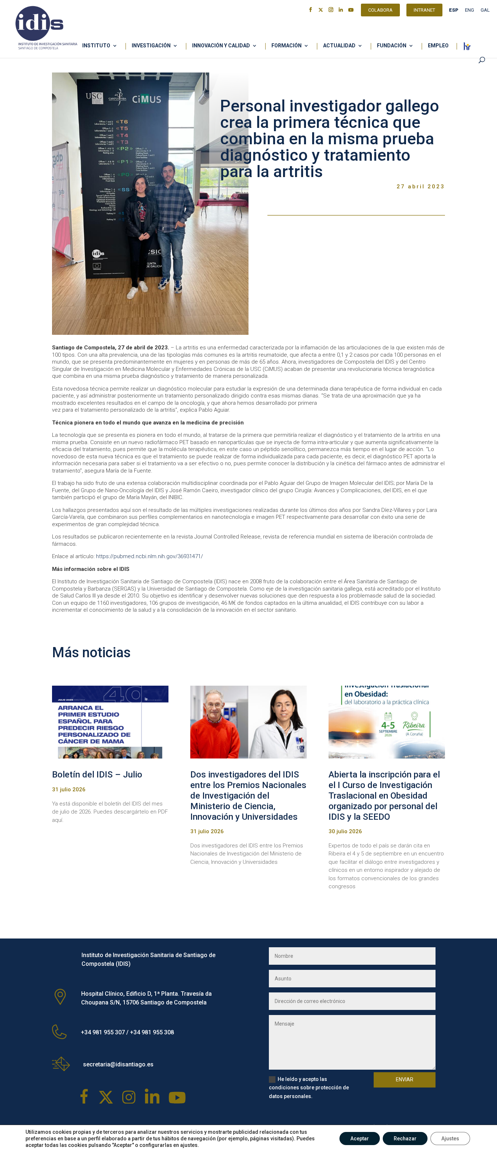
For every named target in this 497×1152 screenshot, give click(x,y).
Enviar (404, 1079)
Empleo (438, 45)
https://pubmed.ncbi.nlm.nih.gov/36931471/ (149, 556)
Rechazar (405, 1138)
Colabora (380, 11)
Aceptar (359, 1138)
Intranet (424, 11)
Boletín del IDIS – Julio (97, 774)
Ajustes (450, 1138)
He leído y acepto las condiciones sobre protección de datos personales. (309, 1088)
